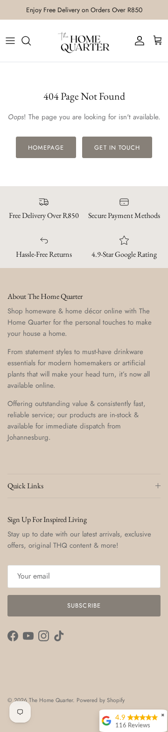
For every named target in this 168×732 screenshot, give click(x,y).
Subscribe (83, 605)
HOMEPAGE (46, 147)
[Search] (31, 40)
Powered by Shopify (101, 700)
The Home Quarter (51, 700)
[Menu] (10, 40)
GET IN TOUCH (117, 147)
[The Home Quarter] (84, 40)
